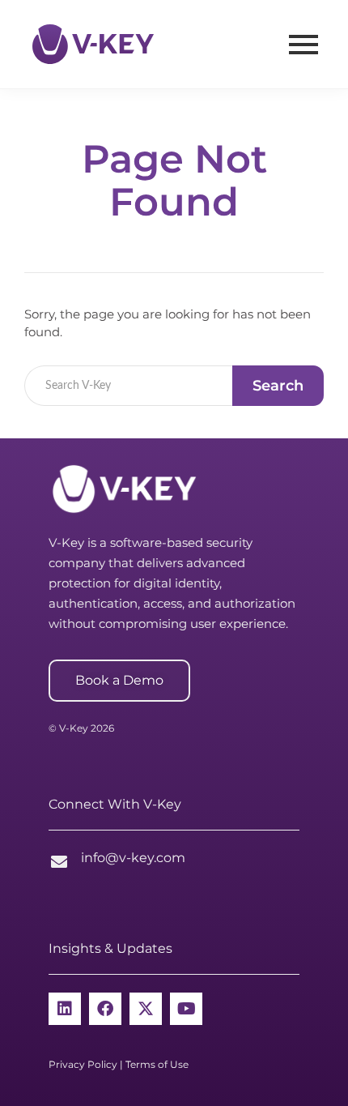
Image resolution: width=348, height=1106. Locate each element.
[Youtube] (186, 1009)
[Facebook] (105, 1009)
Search (278, 386)
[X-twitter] (145, 1009)
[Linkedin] (65, 1009)
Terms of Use (157, 1064)
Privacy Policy (83, 1064)
